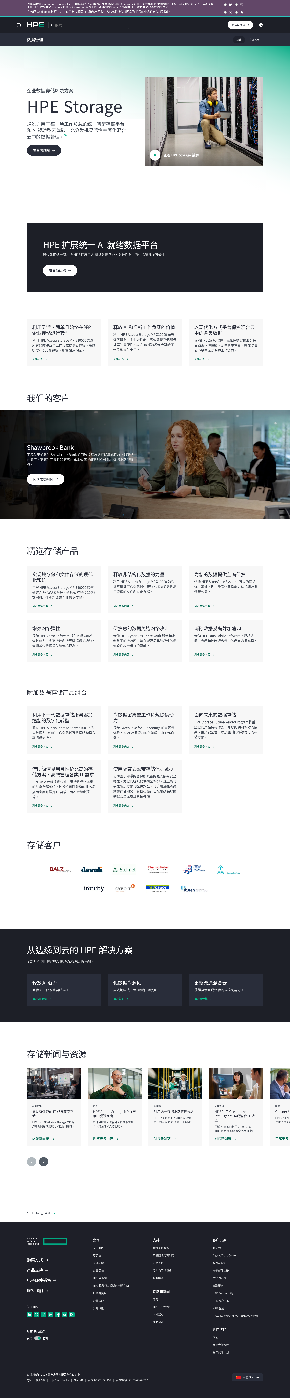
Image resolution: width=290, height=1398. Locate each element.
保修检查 (158, 1278)
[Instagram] (43, 1314)
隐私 (29, 1380)
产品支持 (158, 1263)
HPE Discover (161, 1307)
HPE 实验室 (100, 1278)
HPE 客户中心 (221, 1301)
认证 (215, 1337)
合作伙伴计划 (221, 1352)
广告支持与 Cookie (59, 1380)
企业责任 (98, 1270)
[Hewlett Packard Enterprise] (35, 24)
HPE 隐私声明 (139, 7)
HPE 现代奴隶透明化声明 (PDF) (111, 1285)
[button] (19, 25)
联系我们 (218, 1248)
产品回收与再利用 (163, 1255)
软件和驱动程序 (162, 1270)
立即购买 (254, 40)
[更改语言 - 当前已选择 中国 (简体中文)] (261, 24)
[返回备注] (55, 1213)
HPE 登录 (218, 1308)
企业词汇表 (219, 1278)
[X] (36, 1314)
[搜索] (52, 25)
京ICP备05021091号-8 (99, 1380)
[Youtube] (64, 1314)
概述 (239, 40)
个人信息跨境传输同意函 (119, 12)
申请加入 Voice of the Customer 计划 (235, 1316)
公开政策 (98, 1308)
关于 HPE (98, 1248)
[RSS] (72, 1314)
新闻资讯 (158, 1322)
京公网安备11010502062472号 (132, 1380)
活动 (155, 1299)
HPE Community (223, 1293)
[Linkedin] (29, 1314)
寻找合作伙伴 (221, 1345)
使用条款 (40, 1380)
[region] (145, 464)
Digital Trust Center (225, 1255)
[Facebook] (57, 1314)
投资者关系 (99, 1293)
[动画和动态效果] (37, 1338)
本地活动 (158, 1314)
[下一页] (43, 1161)
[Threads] (50, 1314)
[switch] (36, 1339)
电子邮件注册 (221, 1270)
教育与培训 (219, 1263)
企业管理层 (99, 1301)
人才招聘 (98, 1263)
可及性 (97, 1255)
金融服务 (218, 1285)
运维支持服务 (161, 1248)
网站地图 (78, 1380)
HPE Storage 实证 (39, 1213)
